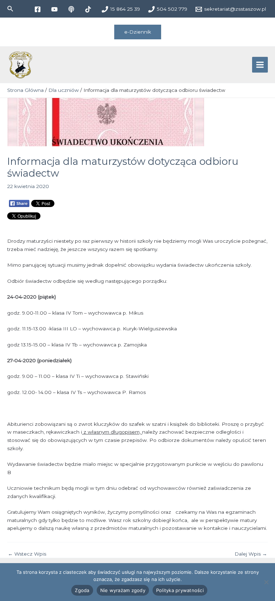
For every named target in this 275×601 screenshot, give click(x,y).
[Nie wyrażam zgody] (266, 582)
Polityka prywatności (180, 590)
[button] (10, 9)
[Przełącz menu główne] (260, 65)
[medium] (72, 9)
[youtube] (55, 9)
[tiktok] (89, 9)
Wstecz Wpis (27, 554)
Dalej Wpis (251, 554)
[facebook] (38, 9)
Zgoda (82, 590)
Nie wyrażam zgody (122, 590)
